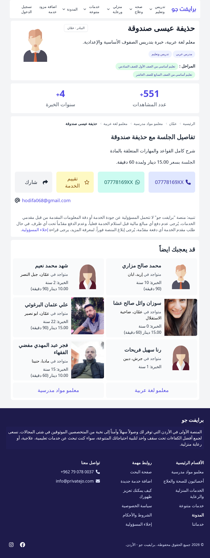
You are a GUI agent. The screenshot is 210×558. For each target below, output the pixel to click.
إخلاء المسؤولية (35, 229)
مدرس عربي (184, 54)
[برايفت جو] (184, 9)
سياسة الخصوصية (137, 505)
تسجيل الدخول (26, 9)
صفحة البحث (141, 472)
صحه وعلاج (139, 9)
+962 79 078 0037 (77, 472)
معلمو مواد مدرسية (58, 390)
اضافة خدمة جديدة (136, 481)
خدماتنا (198, 524)
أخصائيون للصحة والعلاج (183, 481)
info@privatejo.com (75, 481)
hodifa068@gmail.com (46, 200)
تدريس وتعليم (160, 9)
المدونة (72, 9)
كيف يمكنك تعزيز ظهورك (137, 493)
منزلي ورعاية (117, 9)
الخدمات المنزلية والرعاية (189, 493)
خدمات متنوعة (94, 9)
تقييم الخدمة (72, 182)
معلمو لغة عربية (152, 390)
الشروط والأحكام (137, 515)
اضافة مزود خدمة (48, 9)
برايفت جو (193, 419)
